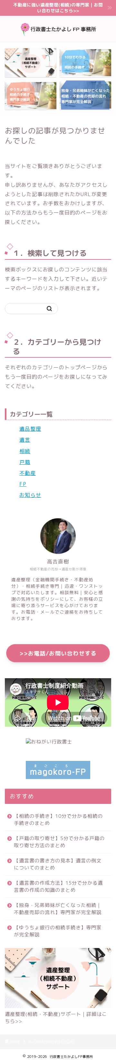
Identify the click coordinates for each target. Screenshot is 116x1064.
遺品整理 (30, 428)
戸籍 (24, 462)
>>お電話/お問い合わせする (58, 653)
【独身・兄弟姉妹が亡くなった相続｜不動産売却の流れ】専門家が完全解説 (58, 909)
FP (22, 484)
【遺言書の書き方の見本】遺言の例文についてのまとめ (58, 864)
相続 (24, 451)
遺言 (24, 439)
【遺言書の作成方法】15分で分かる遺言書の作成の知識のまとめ (58, 886)
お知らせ (30, 495)
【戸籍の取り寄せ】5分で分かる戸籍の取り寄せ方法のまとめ (59, 842)
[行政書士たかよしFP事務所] (58, 38)
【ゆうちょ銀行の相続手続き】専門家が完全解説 (58, 931)
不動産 (27, 473)
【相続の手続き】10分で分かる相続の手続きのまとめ (58, 820)
